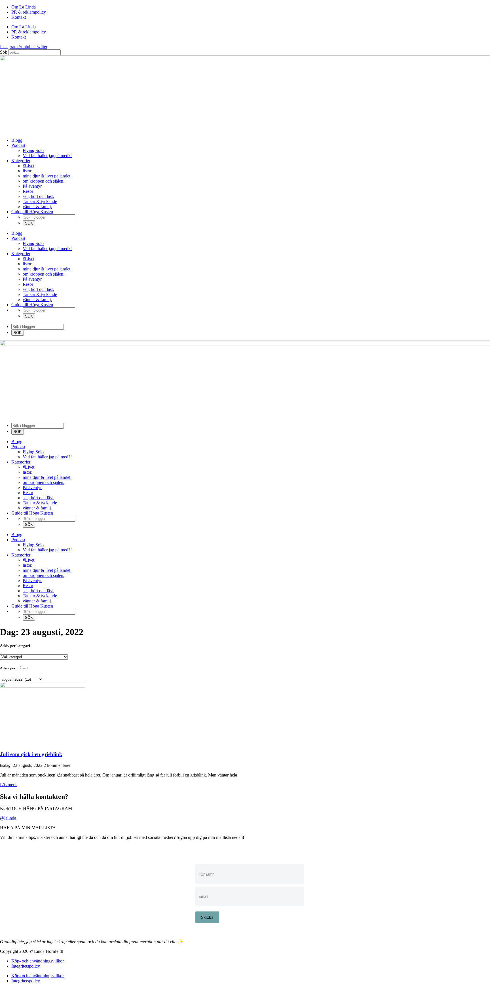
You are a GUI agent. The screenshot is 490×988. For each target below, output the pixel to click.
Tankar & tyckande (40, 201)
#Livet (28, 165)
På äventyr (32, 186)
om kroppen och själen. (43, 181)
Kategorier (20, 160)
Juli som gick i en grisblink (31, 754)
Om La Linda (23, 7)
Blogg (16, 140)
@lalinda (8, 818)
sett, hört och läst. (38, 196)
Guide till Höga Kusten (32, 211)
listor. (27, 170)
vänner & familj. (37, 206)
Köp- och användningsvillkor (37, 961)
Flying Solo (33, 150)
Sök (3, 52)
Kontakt (18, 17)
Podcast (18, 145)
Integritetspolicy (25, 966)
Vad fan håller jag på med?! (47, 155)
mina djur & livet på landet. (47, 176)
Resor (28, 191)
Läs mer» (8, 784)
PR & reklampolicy (28, 12)
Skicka (207, 917)
